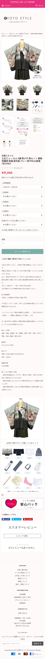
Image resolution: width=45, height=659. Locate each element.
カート (40, 6)
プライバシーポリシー (22, 600)
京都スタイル (22, 650)
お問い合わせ (22, 613)
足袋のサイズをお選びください (14, 220)
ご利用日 (5, 211)
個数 (3, 239)
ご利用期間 (6, 183)
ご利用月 (5, 202)
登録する (38, 643)
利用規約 (22, 603)
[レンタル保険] (22, 509)
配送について (22, 578)
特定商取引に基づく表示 (22, 597)
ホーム (4, 34)
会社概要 (22, 594)
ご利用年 (5, 192)
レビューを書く (22, 536)
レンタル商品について (22, 573)
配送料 (7, 177)
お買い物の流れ (22, 570)
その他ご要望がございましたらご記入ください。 (21, 230)
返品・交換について (22, 584)
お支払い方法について (22, 576)
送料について (22, 581)
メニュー (7, 6)
